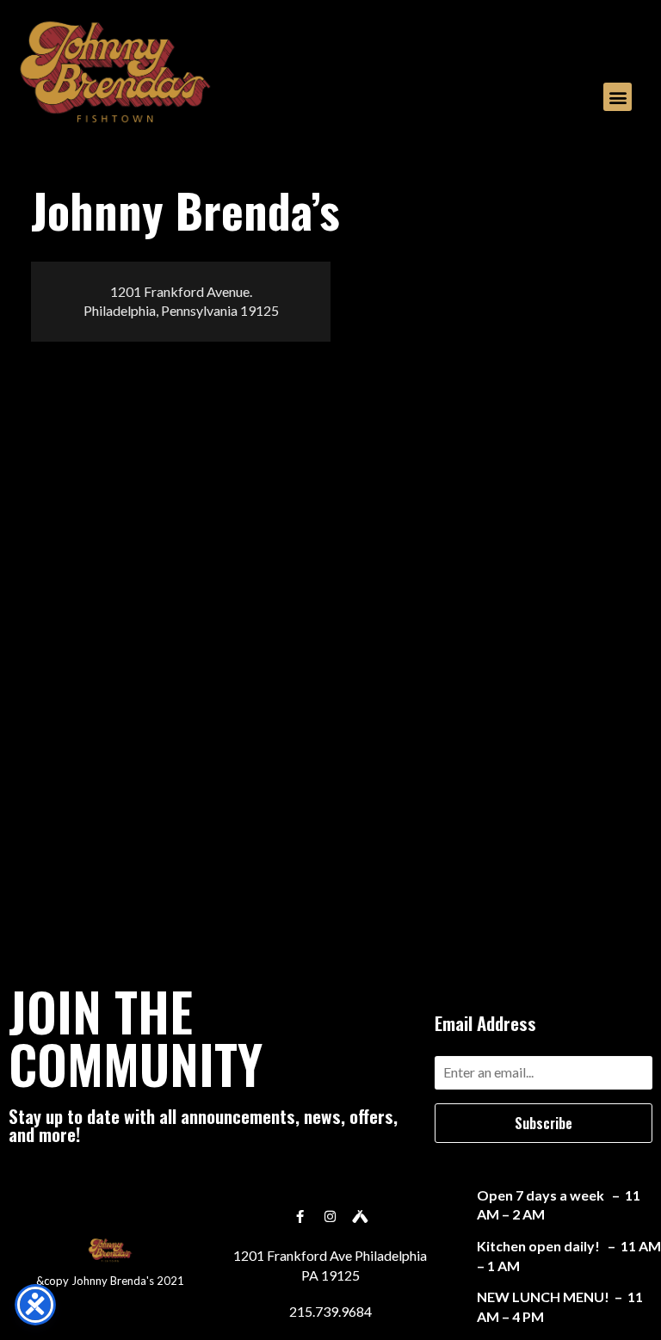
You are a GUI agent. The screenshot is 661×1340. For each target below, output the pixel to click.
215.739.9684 (330, 1311)
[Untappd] (361, 1216)
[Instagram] (330, 1216)
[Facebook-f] (300, 1216)
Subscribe (543, 1123)
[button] (617, 97)
